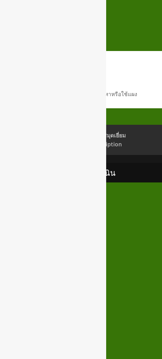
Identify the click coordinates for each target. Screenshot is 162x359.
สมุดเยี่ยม (114, 135)
